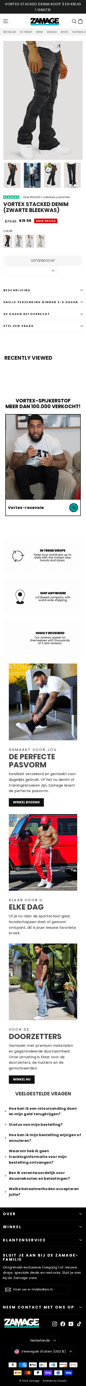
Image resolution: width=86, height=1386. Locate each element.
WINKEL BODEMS (26, 802)
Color (7, 231)
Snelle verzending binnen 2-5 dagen (40, 302)
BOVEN (64, 32)
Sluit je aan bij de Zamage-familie (41, 1257)
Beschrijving (17, 290)
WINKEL (12, 1226)
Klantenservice (24, 1240)
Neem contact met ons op (38, 1307)
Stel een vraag (18, 326)
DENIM (39, 32)
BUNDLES (52, 32)
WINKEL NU (21, 1079)
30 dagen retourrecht (26, 314)
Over (9, 1213)
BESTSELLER (9, 32)
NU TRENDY (26, 32)
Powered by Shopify (55, 1380)
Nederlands (40, 1340)
